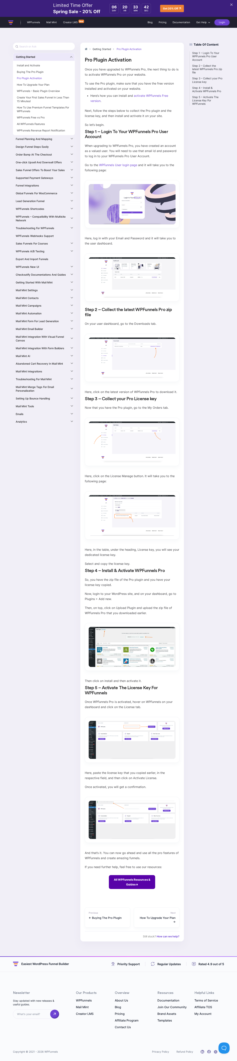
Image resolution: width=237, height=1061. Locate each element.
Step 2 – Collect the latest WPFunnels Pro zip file (207, 69)
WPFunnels (33, 22)
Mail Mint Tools (25, 406)
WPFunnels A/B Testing (30, 251)
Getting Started (25, 56)
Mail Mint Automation (28, 313)
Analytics (21, 421)
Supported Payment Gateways (34, 177)
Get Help (201, 22)
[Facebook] (209, 1052)
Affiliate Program (126, 1020)
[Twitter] (215, 1052)
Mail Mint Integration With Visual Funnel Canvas (40, 338)
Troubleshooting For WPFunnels (35, 228)
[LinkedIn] (202, 1052)
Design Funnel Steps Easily (32, 146)
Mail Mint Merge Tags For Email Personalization (35, 388)
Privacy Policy (160, 1051)
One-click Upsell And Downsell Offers (39, 162)
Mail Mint (51, 22)
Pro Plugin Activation (29, 78)
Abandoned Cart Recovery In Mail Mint (39, 363)
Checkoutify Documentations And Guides (41, 274)
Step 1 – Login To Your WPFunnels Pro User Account (205, 56)
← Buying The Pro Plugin (105, 918)
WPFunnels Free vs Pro (31, 117)
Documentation (181, 22)
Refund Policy (184, 1051)
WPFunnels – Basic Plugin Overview (38, 90)
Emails (20, 414)
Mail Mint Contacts (27, 298)
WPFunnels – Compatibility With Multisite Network (41, 218)
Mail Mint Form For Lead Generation (37, 321)
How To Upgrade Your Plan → (158, 919)
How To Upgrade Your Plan (33, 84)
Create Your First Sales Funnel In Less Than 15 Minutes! (43, 99)
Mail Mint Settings (27, 290)
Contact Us (123, 1027)
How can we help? (168, 936)
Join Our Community (172, 1007)
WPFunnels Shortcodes (30, 208)
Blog (150, 22)
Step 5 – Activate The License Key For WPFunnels (205, 100)
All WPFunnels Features (31, 123)
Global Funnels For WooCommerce (36, 193)
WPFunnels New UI (27, 266)
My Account (202, 1014)
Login (222, 22)
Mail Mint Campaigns (28, 305)
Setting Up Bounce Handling (33, 398)
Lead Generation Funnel (30, 201)
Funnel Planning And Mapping (34, 139)
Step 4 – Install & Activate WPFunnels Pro (206, 89)
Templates (164, 1020)
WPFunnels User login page (118, 165)
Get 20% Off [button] (170, 8)
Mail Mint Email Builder (29, 328)
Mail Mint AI (23, 356)
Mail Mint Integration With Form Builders (40, 348)
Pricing (162, 22)
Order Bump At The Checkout (34, 154)
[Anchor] (103, 136)
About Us (121, 1000)
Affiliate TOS (203, 1007)
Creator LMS (70, 22)
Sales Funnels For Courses (32, 243)
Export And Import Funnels (32, 259)
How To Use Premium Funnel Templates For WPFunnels (43, 109)
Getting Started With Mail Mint (34, 282)
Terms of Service (206, 1000)
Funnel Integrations (27, 185)
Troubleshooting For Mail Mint (34, 379)
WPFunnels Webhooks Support (35, 235)
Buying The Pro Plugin (30, 71)
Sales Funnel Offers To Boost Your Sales (40, 170)
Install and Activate (28, 65)
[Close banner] (231, 4)
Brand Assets (166, 1014)
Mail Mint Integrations (29, 371)
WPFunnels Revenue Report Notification (41, 130)
